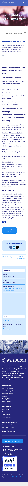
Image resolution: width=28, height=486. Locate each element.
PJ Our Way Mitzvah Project (21, 257)
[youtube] (8, 454)
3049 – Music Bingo (7, 257)
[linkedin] (10, 454)
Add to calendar (9, 230)
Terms (22, 477)
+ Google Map (8, 329)
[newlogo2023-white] (8, 2)
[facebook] (2, 454)
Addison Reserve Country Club (12, 321)
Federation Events (8, 291)
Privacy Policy (15, 477)
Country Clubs (19, 288)
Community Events (8, 288)
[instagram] (5, 454)
